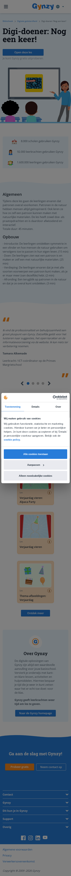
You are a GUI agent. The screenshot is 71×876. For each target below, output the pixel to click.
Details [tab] (36, 406)
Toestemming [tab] (12, 406)
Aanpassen (33, 464)
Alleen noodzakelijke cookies (35, 475)
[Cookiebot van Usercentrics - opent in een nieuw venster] (52, 397)
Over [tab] (58, 406)
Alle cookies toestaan (35, 453)
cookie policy (12, 439)
